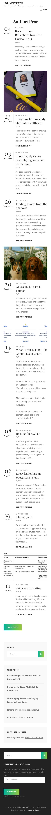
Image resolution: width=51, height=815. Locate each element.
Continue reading (23, 65)
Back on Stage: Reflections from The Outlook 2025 (28, 35)
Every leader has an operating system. (28, 475)
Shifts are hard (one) (34, 737)
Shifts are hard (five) (29, 588)
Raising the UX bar (28, 433)
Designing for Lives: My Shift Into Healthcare (30, 121)
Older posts (12, 627)
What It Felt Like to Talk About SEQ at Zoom (31, 352)
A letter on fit (24, 517)
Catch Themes (35, 810)
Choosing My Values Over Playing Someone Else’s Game (30, 160)
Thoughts (23, 116)
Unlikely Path (13, 3)
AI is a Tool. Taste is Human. (20, 717)
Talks (20, 28)
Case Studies (25, 430)
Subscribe (11, 791)
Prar (18, 42)
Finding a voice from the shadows (23, 710)
